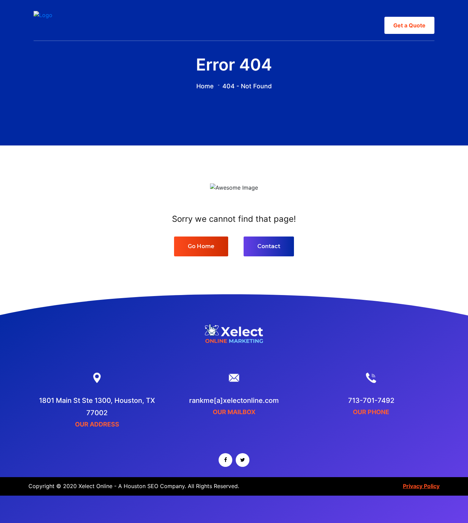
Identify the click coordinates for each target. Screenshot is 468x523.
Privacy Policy (421, 486)
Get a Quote (409, 25)
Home (205, 86)
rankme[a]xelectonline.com (234, 400)
